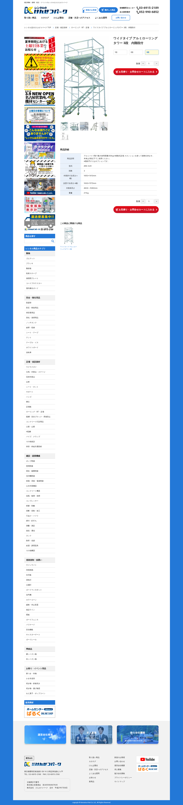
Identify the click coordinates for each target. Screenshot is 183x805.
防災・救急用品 (32, 308)
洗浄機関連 (30, 476)
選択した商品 (110, 10)
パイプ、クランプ (33, 436)
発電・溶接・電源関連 (35, 481)
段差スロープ (31, 273)
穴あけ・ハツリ (32, 516)
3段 (147, 52)
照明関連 (29, 466)
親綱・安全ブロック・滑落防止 (38, 417)
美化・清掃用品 (32, 317)
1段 (116, 52)
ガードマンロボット (34, 590)
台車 (28, 382)
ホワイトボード (32, 347)
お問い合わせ (121, 18)
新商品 (91, 781)
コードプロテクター (34, 283)
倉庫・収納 (30, 327)
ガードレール (31, 639)
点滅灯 (28, 585)
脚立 (28, 402)
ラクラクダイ (31, 367)
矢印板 (28, 575)
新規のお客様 (91, 10)
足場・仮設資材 (61, 27)
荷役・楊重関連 (32, 471)
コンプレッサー (32, 501)
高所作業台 (30, 377)
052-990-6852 (149, 12)
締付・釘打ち (31, 521)
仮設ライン (30, 610)
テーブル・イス (32, 342)
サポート (29, 392)
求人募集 (117, 769)
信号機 (28, 595)
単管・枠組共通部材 (34, 446)
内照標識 (29, 570)
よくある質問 (101, 17)
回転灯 (28, 580)
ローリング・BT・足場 (80, 27)
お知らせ (92, 777)
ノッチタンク (31, 322)
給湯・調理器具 (32, 545)
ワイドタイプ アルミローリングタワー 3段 (68, 248)
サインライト (31, 565)
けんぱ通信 (59, 17)
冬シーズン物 (31, 659)
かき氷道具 (30, 678)
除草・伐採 (30, 540)
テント (28, 337)
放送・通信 (30, 531)
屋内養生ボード (32, 288)
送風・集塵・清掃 (33, 496)
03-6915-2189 (149, 8)
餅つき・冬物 (31, 673)
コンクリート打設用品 (35, 422)
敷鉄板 (28, 268)
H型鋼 (28, 431)
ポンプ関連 (30, 461)
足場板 (28, 407)
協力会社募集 (119, 773)
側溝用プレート (32, 278)
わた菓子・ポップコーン (35, 693)
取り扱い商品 (30, 17)
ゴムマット (30, 258)
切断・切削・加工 (33, 511)
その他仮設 (30, 441)
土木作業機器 (31, 486)
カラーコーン (31, 600)
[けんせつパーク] (45, 12)
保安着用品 (30, 313)
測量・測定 (30, 526)
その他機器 (30, 550)
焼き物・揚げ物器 (33, 688)
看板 (28, 615)
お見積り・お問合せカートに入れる (136, 71)
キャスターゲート (33, 634)
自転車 (28, 352)
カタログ (45, 17)
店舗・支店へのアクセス (79, 17)
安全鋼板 (29, 629)
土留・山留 (30, 426)
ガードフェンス (32, 620)
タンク (28, 536)
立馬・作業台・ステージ (35, 372)
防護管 (28, 303)
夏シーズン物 (31, 654)
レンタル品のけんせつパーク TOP (37, 27)
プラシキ (29, 263)
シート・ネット (32, 387)
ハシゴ (28, 397)
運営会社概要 (119, 765)
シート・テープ (32, 332)
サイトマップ (119, 781)
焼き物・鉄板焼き (33, 683)
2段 (132, 52)
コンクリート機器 (33, 491)
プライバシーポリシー (123, 777)
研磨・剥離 (30, 506)
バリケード (30, 625)
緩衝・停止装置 (32, 605)
